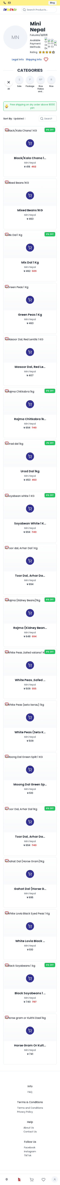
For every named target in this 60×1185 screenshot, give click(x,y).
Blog (52, 2)
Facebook (29, 1147)
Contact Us (30, 1131)
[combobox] (20, 119)
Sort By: (7, 118)
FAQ (30, 1092)
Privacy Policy (25, 1111)
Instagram (30, 1151)
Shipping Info (34, 59)
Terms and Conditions (30, 1108)
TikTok (27, 1155)
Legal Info (18, 59)
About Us (29, 1127)
